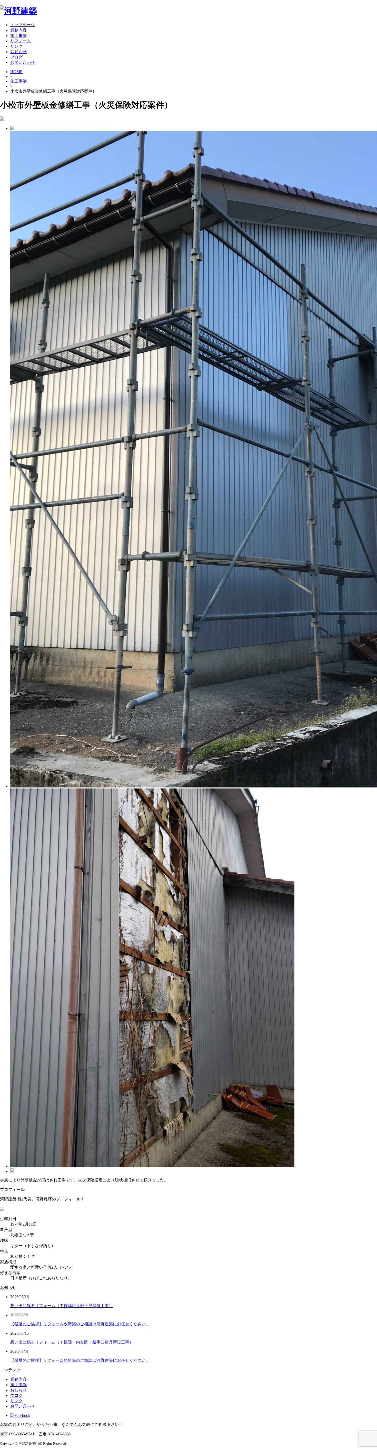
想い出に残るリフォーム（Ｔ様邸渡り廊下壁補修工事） (61, 1306)
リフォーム (20, 41)
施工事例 (18, 35)
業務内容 (18, 30)
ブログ (16, 57)
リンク (16, 46)
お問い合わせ (22, 62)
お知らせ (18, 52)
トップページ (22, 25)
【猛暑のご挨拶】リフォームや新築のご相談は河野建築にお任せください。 (80, 1324)
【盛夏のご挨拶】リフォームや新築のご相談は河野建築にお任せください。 (80, 1360)
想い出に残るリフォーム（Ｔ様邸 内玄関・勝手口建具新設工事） (71, 1342)
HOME (16, 72)
